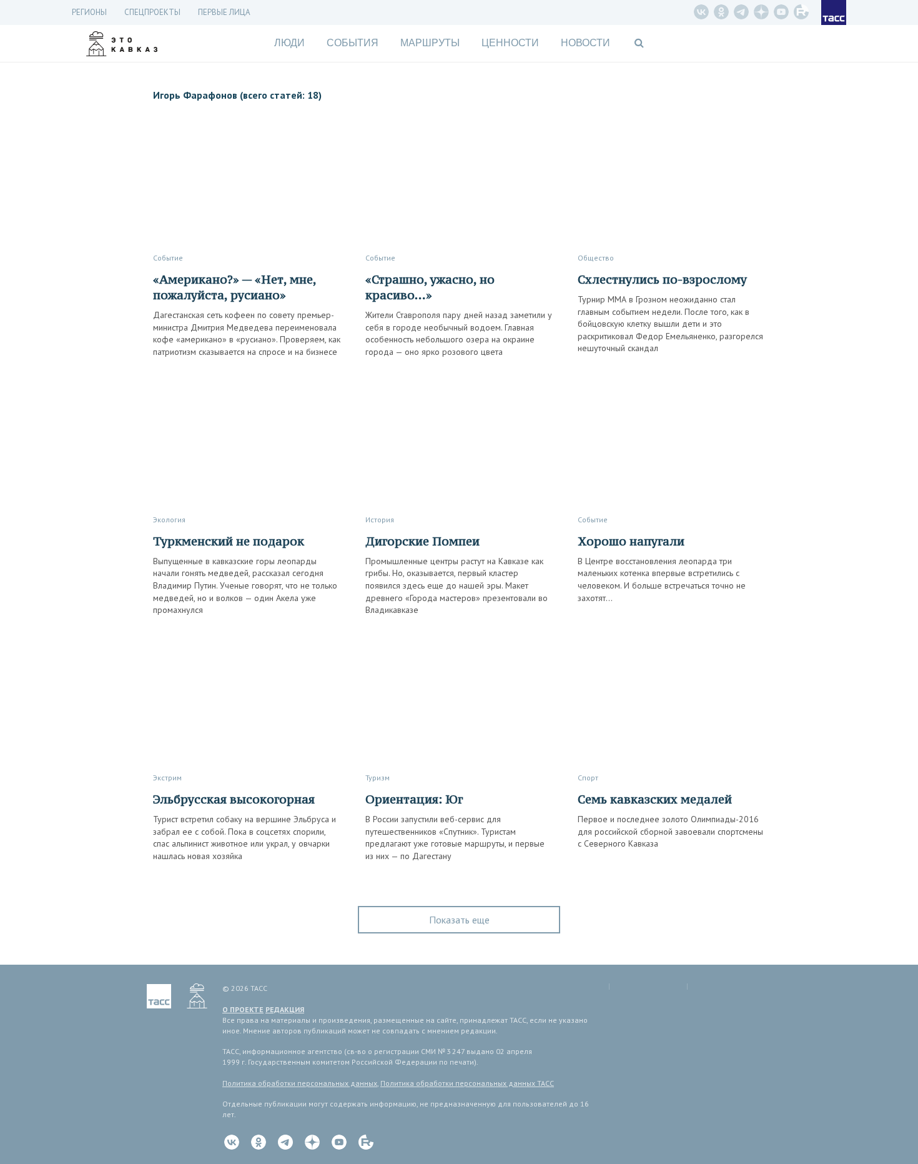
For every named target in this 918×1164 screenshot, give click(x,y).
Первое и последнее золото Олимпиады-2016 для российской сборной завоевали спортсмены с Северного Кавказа (670, 831)
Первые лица (224, 12)
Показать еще (459, 919)
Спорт (588, 777)
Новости (585, 42)
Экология (169, 519)
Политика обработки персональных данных (299, 1083)
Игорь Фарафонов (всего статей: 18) (237, 95)
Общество (596, 257)
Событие (168, 257)
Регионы (89, 12)
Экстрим (167, 777)
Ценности (510, 42)
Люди (289, 42)
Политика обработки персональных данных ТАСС (467, 1083)
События (352, 42)
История (379, 519)
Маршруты (430, 42)
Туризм (377, 777)
